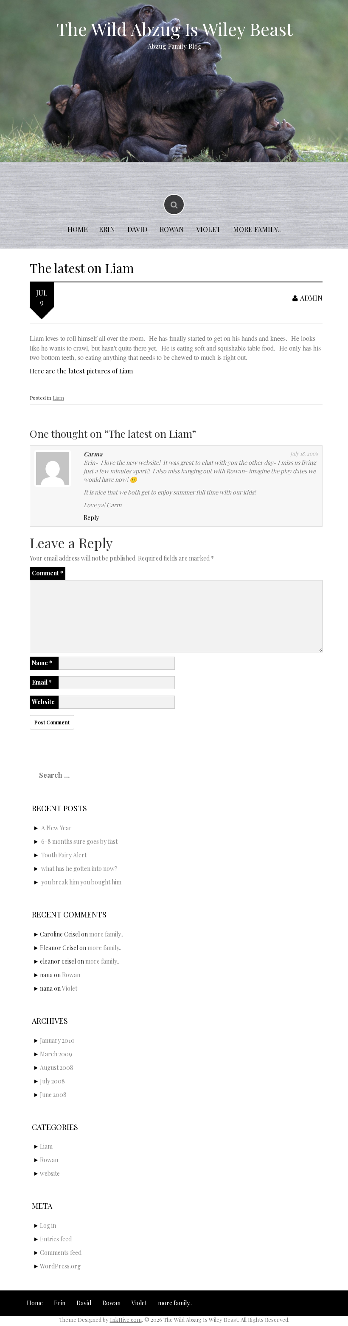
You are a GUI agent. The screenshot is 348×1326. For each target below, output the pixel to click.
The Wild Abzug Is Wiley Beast (174, 29)
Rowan (172, 229)
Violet (208, 229)
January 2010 (57, 1040)
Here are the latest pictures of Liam (81, 371)
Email (42, 682)
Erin (107, 229)
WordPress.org (60, 1266)
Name (42, 663)
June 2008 (53, 1095)
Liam (58, 397)
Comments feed (60, 1253)
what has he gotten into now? (79, 869)
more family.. (257, 229)
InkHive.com (126, 1319)
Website (43, 702)
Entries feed (56, 1239)
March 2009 (56, 1054)
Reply (91, 518)
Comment (47, 573)
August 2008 (56, 1068)
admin (311, 297)
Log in (48, 1225)
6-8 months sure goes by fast (79, 841)
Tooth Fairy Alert (64, 855)
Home (77, 229)
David (137, 229)
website (50, 1173)
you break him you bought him (81, 882)
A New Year (56, 828)
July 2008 (52, 1081)
